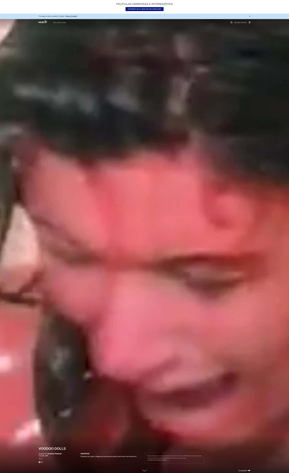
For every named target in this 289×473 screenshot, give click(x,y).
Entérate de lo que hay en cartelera (144, 9)
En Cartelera (59, 22)
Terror (41, 459)
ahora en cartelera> (157, 460)
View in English (71, 16)
